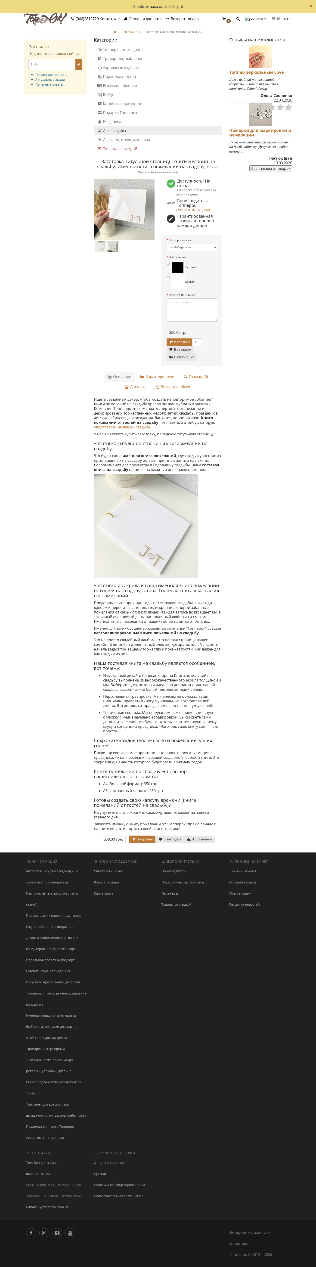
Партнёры (169, 893)
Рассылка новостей (244, 904)
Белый (189, 282)
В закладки (182, 349)
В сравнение (184, 357)
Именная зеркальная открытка (51, 1015)
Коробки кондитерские (123, 103)
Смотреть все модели (193, 210)
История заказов (242, 882)
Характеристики (159, 376)
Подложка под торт (120, 76)
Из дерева (111, 121)
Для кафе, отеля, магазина (126, 139)
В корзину (181, 342)
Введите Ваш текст (182, 295)
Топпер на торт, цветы (122, 49)
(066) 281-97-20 (38, 1173)
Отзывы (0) (198, 376)
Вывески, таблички (119, 85)
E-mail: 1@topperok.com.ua (47, 1207)
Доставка (137, 386)
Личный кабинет (242, 871)
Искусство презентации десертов (53, 982)
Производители (173, 871)
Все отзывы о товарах (270, 168)
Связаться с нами (108, 871)
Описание (121, 376)
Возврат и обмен (175, 386)
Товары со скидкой (119, 148)
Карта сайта (103, 893)
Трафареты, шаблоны (122, 58)
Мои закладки (240, 893)
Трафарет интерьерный (45, 1049)
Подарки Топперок (119, 112)
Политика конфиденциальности (119, 1185)
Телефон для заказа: (42, 1162)
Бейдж (108, 94)
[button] (226, 19)
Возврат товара (184, 18)
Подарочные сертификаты (182, 882)
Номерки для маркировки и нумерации (260, 132)
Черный (190, 267)
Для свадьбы (114, 130)
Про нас (100, 1173)
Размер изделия (180, 240)
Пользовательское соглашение (118, 1196)
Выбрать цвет (178, 257)
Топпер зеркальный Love (256, 72)
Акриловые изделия (120, 67)
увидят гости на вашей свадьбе (122, 427)
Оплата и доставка (145, 18)
